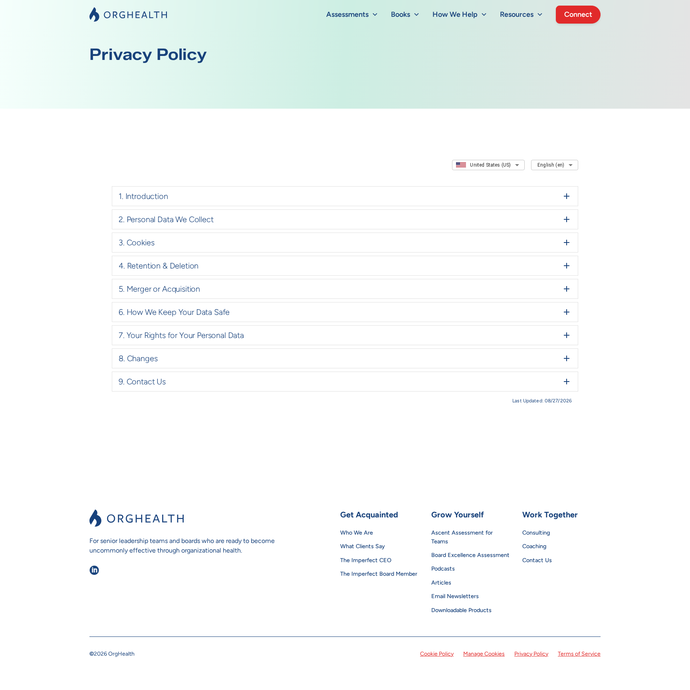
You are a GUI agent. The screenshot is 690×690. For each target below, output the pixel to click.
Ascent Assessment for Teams (462, 537)
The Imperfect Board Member (378, 573)
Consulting (536, 532)
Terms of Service (579, 653)
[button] (352, 14)
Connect (578, 14)
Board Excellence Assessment (470, 555)
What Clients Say (362, 546)
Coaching (534, 546)
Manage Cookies (484, 653)
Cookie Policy (437, 653)
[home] (128, 14)
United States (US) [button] (490, 165)
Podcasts (443, 568)
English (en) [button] (550, 165)
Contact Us (537, 560)
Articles (441, 582)
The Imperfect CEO (365, 560)
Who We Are (356, 532)
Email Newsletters (455, 596)
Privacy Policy (531, 653)
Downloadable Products (461, 610)
